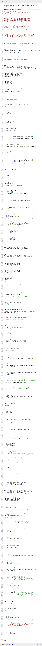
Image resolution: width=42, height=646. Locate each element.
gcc (4, 5)
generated (3, 6)
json (40, 644)
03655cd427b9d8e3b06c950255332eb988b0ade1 (17, 5)
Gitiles (7, 644)
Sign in (40, 1)
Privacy (9, 644)
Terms (12, 644)
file (23, 9)
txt (37, 644)
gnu (2, 5)
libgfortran (33, 5)
